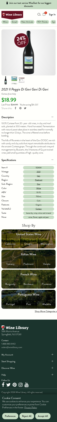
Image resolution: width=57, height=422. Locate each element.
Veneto (46, 264)
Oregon (28, 244)
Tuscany (10, 264)
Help (3, 375)
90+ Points (42, 22)
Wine (5, 22)
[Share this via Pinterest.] (20, 108)
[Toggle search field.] (39, 14)
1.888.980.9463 (8, 343)
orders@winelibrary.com (11, 347)
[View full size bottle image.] (28, 52)
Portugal (10, 304)
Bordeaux (28, 284)
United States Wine (28, 234)
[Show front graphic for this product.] (14, 80)
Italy (38, 176)
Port (28, 304)
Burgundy (10, 284)
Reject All (26, 416)
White (38, 188)
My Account (7, 355)
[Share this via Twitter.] (25, 108)
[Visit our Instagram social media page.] (21, 385)
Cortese (39, 208)
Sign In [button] (52, 14)
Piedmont (38, 180)
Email (14, 22)
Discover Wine (8, 368)
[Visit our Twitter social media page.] (9, 385)
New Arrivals (27, 22)
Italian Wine (28, 254)
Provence (46, 284)
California (10, 244)
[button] (28, 116)
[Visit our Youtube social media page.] (27, 385)
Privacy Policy (30, 407)
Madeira (46, 304)
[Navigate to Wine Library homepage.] (12, 15)
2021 (38, 171)
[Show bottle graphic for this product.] (5, 80)
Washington (47, 244)
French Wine (28, 274)
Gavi (38, 184)
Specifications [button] (8, 160)
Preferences (10, 416)
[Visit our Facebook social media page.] (3, 385)
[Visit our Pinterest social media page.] (15, 385)
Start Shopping (8, 361)
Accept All (43, 416)
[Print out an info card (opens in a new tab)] (22, 80)
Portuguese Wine (28, 294)
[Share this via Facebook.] (15, 108)
